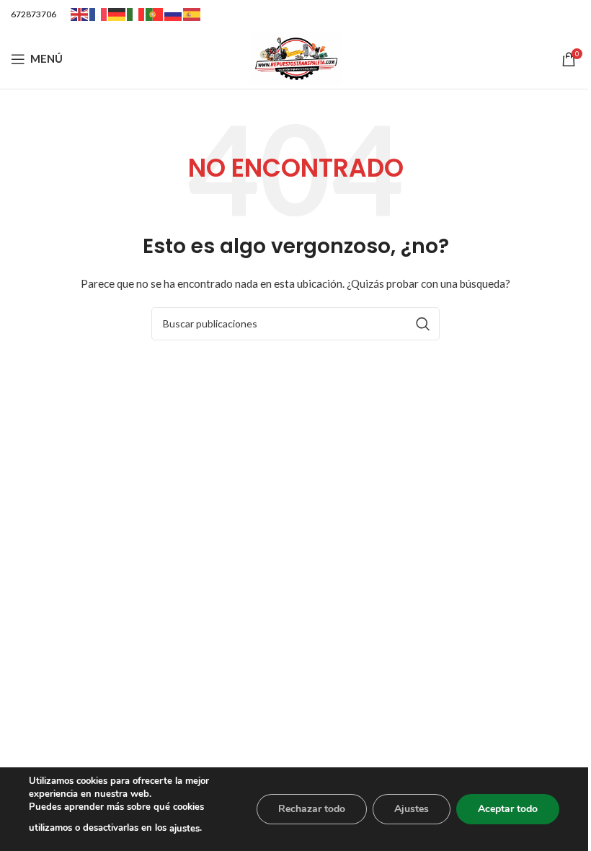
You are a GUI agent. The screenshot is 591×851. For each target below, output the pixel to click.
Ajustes (411, 809)
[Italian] (136, 13)
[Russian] (173, 13)
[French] (98, 13)
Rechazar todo (311, 809)
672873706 (33, 14)
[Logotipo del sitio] (295, 57)
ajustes (184, 828)
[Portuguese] (155, 13)
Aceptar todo (508, 809)
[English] (80, 13)
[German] (117, 13)
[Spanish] (192, 13)
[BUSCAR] (423, 323)
